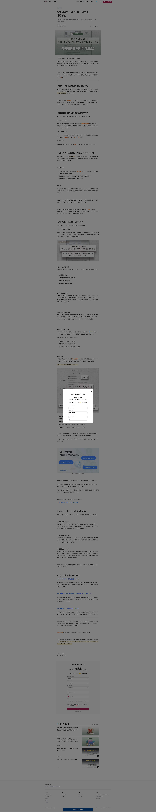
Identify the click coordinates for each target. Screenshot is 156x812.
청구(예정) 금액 (70, 410)
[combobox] (78, 408)
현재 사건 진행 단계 (71, 414)
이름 (69, 419)
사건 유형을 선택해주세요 (72, 405)
